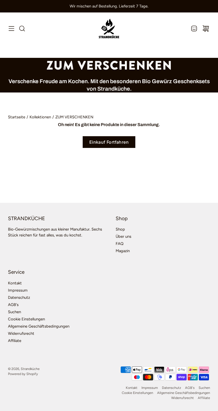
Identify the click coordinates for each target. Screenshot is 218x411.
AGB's (13, 304)
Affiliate (14, 340)
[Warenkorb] (206, 28)
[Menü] (11, 28)
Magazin (123, 250)
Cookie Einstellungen (26, 319)
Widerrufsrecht (21, 333)
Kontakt (15, 283)
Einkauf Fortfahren (109, 142)
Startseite (16, 117)
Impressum (18, 290)
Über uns (123, 236)
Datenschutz (19, 297)
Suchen (14, 311)
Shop (120, 229)
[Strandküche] (109, 28)
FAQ (119, 243)
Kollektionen (40, 117)
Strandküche (30, 369)
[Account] (194, 28)
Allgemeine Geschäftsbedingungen (38, 326)
